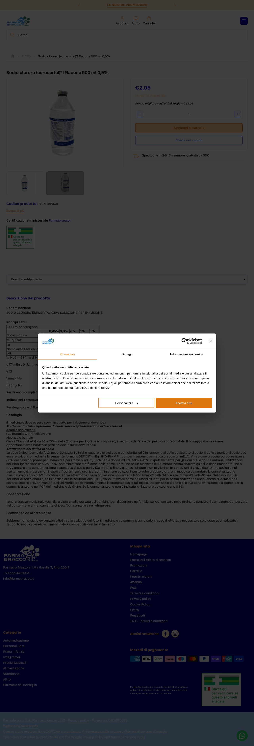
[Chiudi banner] (210, 341)
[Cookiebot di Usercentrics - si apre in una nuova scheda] (184, 341)
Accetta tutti (183, 402)
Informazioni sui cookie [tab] (186, 354)
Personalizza (124, 402)
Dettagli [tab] (127, 354)
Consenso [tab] (67, 354)
